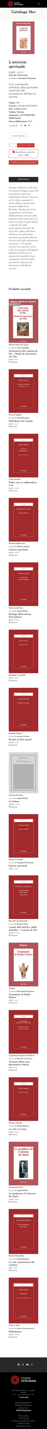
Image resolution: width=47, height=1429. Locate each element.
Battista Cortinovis (24, 1059)
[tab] (23, 179)
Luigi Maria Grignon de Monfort (21, 1056)
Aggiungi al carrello (26, 145)
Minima (20, 112)
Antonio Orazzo (23, 736)
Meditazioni (15, 1332)
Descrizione (23, 179)
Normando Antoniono (25, 991)
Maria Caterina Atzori (25, 1328)
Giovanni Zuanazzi (27, 78)
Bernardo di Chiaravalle (18, 921)
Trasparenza (23, 1408)
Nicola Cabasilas (15, 1123)
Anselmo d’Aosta (15, 733)
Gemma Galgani (15, 415)
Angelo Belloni (22, 611)
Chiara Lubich (14, 1325)
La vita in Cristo (17, 1129)
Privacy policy (23, 1416)
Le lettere (14, 801)
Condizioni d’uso (23, 1423)
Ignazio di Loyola (15, 860)
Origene (12, 988)
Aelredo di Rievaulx (18, 75)
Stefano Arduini (23, 547)
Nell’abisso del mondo (21, 421)
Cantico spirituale (18, 550)
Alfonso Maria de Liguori (19, 345)
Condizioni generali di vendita (23, 1421)
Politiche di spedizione (23, 1405)
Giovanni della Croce (17, 543)
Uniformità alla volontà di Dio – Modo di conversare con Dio (23, 354)
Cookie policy (23, 1418)
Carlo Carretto (14, 479)
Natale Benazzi (23, 418)
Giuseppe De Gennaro (25, 863)
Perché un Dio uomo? (20, 740)
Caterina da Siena (16, 608)
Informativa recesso (23, 1426)
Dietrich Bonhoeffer (16, 1256)
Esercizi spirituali (18, 866)
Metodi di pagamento (23, 1402)
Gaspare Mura (22, 924)
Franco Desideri (23, 348)
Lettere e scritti (17, 675)
